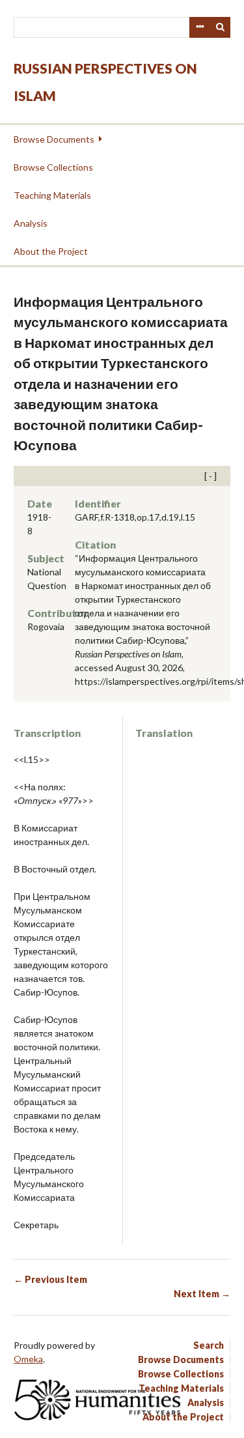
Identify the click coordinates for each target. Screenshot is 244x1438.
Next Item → (202, 1293)
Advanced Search (199, 27)
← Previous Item (50, 1279)
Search (220, 27)
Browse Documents (54, 139)
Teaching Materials (52, 195)
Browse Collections (53, 167)
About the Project (51, 251)
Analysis (30, 223)
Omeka (28, 1358)
